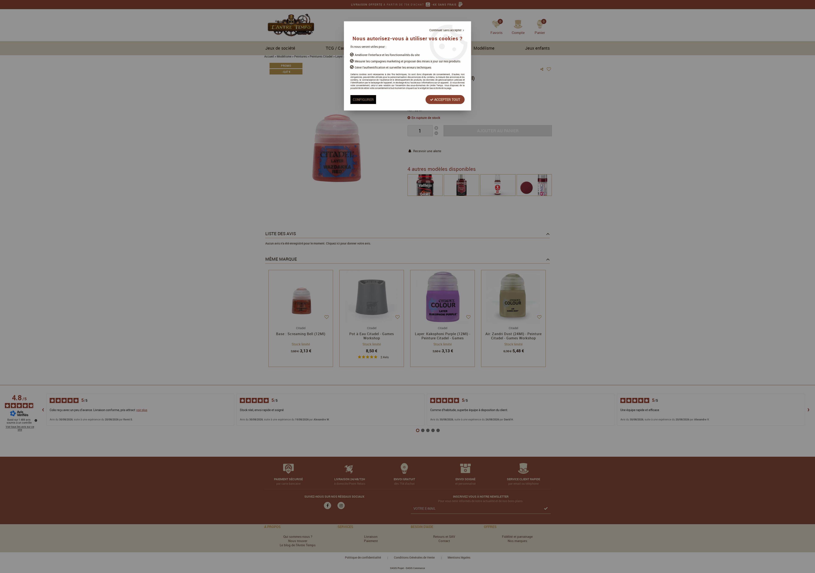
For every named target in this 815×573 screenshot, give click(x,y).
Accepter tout (446, 99)
